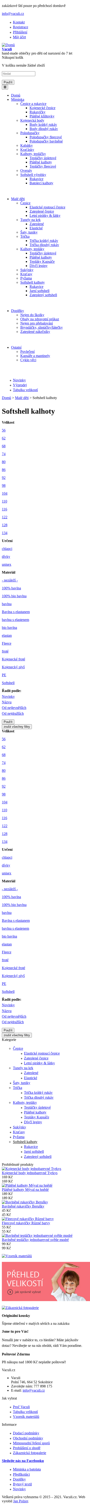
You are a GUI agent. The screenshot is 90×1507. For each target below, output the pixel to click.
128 (4, 525)
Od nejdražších (13, 713)
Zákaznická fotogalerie (29, 1453)
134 (4, 533)
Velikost (8, 422)
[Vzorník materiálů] (17, 1256)
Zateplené (37, 224)
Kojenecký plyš (13, 667)
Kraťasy (26, 274)
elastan (7, 635)
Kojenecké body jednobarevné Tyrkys (29, 1173)
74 (4, 454)
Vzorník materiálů (26, 1417)
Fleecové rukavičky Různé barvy (26, 1223)
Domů (15, 95)
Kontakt (19, 22)
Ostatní (16, 347)
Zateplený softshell (43, 295)
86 (4, 470)
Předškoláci (21, 1474)
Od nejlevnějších (14, 708)
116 (4, 509)
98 (4, 485)
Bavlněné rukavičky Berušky (23, 1206)
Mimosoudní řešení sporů (31, 1443)
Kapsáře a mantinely (35, 356)
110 (4, 501)
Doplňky (17, 311)
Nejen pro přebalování (36, 323)
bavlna (7, 604)
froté (5, 651)
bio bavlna (9, 628)
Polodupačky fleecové (46, 137)
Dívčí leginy (39, 266)
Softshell (8, 683)
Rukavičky (37, 112)
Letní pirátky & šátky (45, 216)
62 (4, 438)
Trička (25, 236)
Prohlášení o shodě (26, 1448)
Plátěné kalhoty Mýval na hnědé (25, 1190)
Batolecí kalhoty (41, 183)
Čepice (25, 203)
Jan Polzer (20, 1501)
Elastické (36, 228)
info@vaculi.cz (13, 14)
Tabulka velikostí (25, 390)
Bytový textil (22, 1484)
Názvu (7, 702)
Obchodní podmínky (28, 1438)
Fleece (6, 643)
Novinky (19, 380)
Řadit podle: (11, 691)
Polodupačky (29, 133)
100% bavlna (11, 588)
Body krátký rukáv (43, 125)
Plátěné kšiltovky (42, 116)
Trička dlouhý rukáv (44, 245)
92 (4, 478)
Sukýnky (26, 270)
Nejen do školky (32, 315)
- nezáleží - (10, 580)
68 (4, 446)
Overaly (26, 170)
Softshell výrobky (33, 175)
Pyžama (26, 278)
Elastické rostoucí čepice (47, 207)
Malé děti (18, 199)
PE (4, 675)
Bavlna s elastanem (16, 612)
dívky (6, 557)
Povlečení (27, 352)
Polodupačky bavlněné (46, 141)
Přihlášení (20, 32)
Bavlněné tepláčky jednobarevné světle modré (35, 1240)
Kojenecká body (32, 120)
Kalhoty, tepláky (32, 249)
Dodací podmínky (26, 1433)
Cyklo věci (28, 360)
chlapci (7, 549)
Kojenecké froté (13, 659)
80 (4, 462)
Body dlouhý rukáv (44, 129)
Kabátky (26, 145)
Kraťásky (27, 150)
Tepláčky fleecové (43, 166)
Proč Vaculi (21, 1407)
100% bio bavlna (14, 596)
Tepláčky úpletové (43, 158)
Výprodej (20, 385)
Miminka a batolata (27, 1469)
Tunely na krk (30, 220)
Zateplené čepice (42, 211)
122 (4, 517)
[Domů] (8, 45)
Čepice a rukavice (33, 104)
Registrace (20, 27)
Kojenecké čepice (42, 108)
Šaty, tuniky (29, 232)
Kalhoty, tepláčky (33, 154)
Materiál (8, 572)
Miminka (17, 99)
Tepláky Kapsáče (42, 261)
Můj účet (19, 37)
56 (4, 430)
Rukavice (36, 179)
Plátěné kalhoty (41, 162)
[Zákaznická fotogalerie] (20, 1308)
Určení (7, 541)
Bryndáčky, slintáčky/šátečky (41, 327)
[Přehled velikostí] (46, 1300)
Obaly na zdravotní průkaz (39, 319)
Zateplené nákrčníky (35, 332)
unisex (6, 564)
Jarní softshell (39, 291)
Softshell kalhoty (32, 282)
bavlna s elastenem (15, 620)
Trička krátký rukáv (44, 241)
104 (4, 493)
